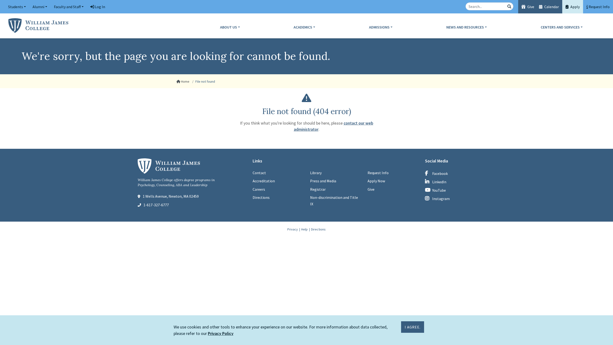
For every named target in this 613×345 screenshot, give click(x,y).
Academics (303, 27)
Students (15, 6)
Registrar (318, 189)
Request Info (378, 172)
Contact (259, 172)
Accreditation (264, 180)
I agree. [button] (412, 327)
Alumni (38, 6)
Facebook (440, 173)
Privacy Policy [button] (220, 333)
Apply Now (376, 180)
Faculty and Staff (67, 6)
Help (304, 229)
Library (316, 172)
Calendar (551, 6)
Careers (259, 189)
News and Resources (465, 27)
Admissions (379, 27)
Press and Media (323, 180)
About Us (228, 27)
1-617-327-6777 (156, 204)
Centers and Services (560, 27)
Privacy (292, 229)
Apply (575, 6)
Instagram (441, 198)
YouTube (439, 190)
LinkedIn (439, 181)
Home (184, 81)
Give (530, 6)
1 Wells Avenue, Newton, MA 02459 (171, 196)
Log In (99, 6)
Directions (261, 197)
